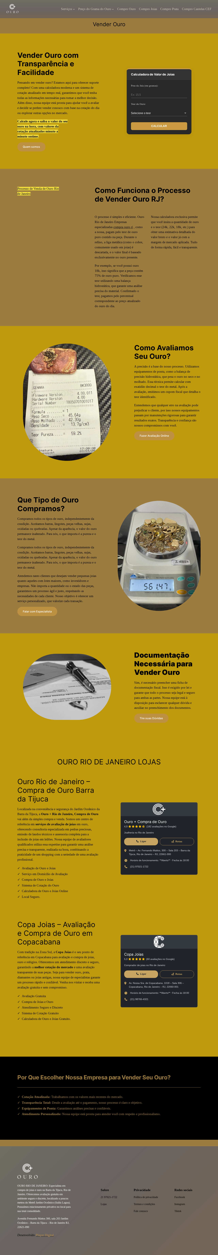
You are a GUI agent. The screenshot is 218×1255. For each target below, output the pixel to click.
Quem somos (31, 146)
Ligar (142, 841)
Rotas (178, 841)
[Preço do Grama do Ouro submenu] (113, 9)
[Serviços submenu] (74, 9)
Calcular (159, 126)
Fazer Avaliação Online (154, 435)
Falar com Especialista (37, 611)
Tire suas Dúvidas (151, 718)
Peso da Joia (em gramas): (144, 85)
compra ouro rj (123, 227)
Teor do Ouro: (138, 104)
